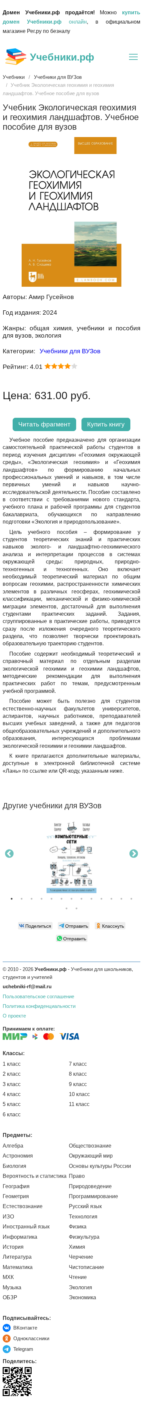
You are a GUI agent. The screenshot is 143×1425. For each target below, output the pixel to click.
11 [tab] (111, 898)
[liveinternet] (8, 1410)
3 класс (12, 1084)
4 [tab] (41, 898)
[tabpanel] (71, 858)
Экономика (82, 1297)
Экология (80, 1287)
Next (133, 854)
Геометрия (16, 1196)
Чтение (78, 1277)
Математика (18, 1267)
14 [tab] (66, 908)
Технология (83, 1216)
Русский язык (85, 1206)
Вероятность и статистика (35, 1176)
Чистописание (86, 1267)
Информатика (20, 1237)
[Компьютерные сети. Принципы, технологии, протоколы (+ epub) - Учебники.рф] (71, 855)
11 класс (79, 1104)
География (16, 1186)
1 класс (12, 1064)
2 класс (12, 1074)
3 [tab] (31, 898)
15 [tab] (76, 908)
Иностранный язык (26, 1226)
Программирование (93, 1196)
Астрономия (18, 1156)
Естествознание (23, 1206)
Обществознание (90, 1146)
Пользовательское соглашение (38, 996)
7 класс (78, 1064)
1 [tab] (11, 898)
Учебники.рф (62, 57)
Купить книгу (106, 424)
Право (77, 1176)
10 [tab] (101, 898)
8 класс (78, 1074)
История (13, 1247)
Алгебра (13, 1146)
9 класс (78, 1084)
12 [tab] (121, 898)
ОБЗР (10, 1297)
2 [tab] (21, 898)
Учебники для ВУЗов (70, 351)
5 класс (12, 1104)
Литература (17, 1257)
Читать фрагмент (44, 424)
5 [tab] (51, 898)
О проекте (14, 1016)
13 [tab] (131, 898)
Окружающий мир (91, 1156)
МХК (8, 1277)
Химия (77, 1247)
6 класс (12, 1114)
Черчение (81, 1257)
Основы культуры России (100, 1166)
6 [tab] (61, 898)
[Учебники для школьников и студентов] (15, 56)
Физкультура (84, 1237)
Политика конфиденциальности (39, 1006)
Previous (9, 854)
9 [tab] (91, 898)
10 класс (79, 1094)
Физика (77, 1226)
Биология (14, 1166)
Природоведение (90, 1186)
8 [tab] (81, 898)
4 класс (12, 1094)
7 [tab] (71, 898)
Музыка (12, 1287)
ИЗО (8, 1216)
